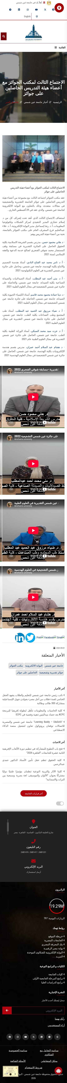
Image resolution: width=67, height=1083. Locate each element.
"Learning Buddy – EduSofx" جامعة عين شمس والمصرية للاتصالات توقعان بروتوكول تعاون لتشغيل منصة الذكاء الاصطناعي (33, 725)
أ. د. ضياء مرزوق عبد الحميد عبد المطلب (39, 310)
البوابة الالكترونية (33, 665)
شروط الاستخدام (33, 1067)
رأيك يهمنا (60, 1018)
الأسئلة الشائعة (18, 1061)
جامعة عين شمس (54, 665)
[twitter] (45, 9)
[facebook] (53, 9)
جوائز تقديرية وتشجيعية (51, 672)
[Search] (4, 36)
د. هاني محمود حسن (52, 242)
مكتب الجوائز (16, 665)
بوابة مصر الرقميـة (53, 948)
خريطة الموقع (55, 936)
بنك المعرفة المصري (52, 944)
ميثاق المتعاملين (49, 1061)
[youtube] (36, 9)
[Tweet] (30, 637)
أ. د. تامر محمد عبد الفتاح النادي (45, 262)
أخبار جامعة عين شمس (36, 102)
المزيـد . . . (58, 956)
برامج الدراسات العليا (52, 982)
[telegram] (10, 9)
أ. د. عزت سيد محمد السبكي (47, 331)
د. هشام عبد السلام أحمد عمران (45, 347)
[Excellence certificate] (10, 1071)
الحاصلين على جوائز (27, 672)
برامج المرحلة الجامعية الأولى (48, 978)
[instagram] (27, 9)
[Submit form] (7, 1010)
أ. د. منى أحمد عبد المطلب (48, 278)
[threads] (36, 16)
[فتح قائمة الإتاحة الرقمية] (59, 7)
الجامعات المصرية (53, 940)
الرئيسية (57, 102)
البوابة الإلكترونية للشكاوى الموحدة (45, 952)
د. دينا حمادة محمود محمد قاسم (47, 294)
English (27, 16)
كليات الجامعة (55, 974)
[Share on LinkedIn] (20, 637)
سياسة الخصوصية (18, 1050)
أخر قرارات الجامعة (33, 793)
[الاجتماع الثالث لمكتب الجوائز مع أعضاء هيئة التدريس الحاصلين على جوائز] (33, 158)
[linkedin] (19, 9)
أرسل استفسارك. (33, 872)
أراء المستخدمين (56, 1025)
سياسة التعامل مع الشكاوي (49, 1052)
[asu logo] (33, 31)
